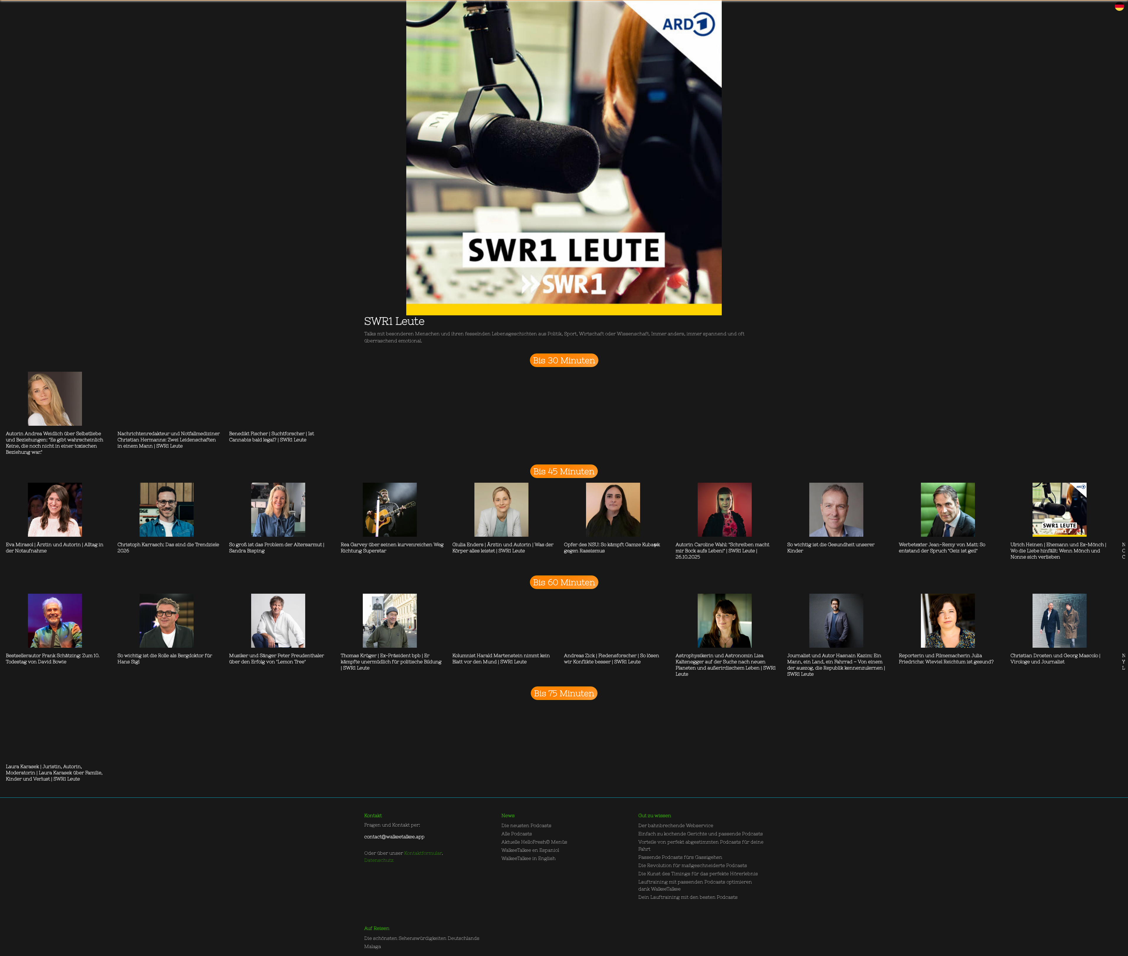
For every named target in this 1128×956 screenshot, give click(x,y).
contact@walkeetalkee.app (394, 836)
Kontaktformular (423, 853)
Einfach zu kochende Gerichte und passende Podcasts (700, 833)
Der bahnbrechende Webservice (675, 825)
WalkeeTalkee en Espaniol (530, 850)
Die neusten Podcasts (526, 825)
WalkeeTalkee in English (528, 858)
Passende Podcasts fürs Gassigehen (680, 857)
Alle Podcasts (516, 833)
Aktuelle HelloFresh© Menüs (534, 841)
